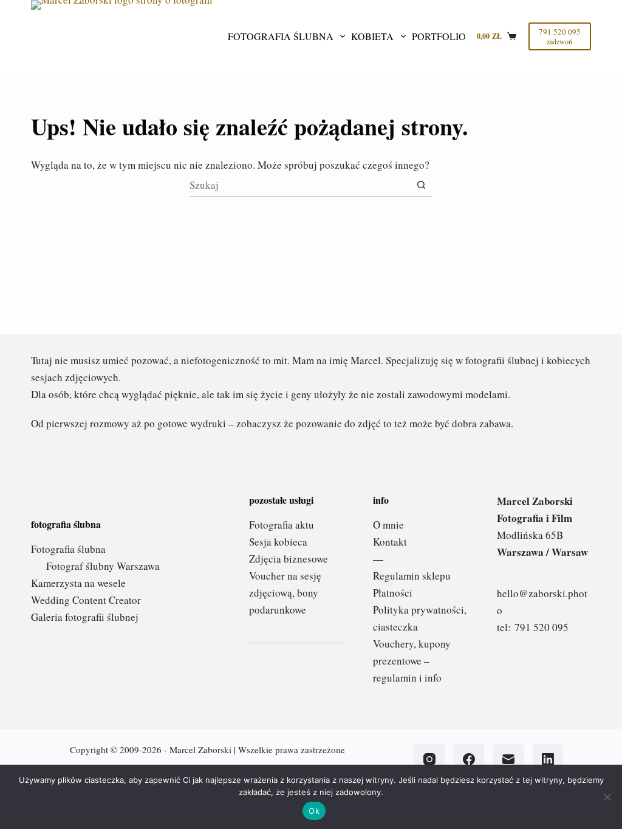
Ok (314, 811)
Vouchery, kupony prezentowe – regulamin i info (412, 661)
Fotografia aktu (281, 525)
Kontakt (390, 542)
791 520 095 (541, 627)
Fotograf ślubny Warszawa (103, 566)
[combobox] (300, 185)
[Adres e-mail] (508, 759)
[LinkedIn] (548, 759)
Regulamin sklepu (412, 576)
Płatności (392, 593)
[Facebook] (469, 759)
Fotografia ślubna (280, 36)
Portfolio (439, 36)
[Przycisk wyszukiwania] (421, 185)
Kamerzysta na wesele (78, 583)
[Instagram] (429, 759)
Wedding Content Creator (86, 600)
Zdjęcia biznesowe (288, 559)
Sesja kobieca (278, 542)
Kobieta (372, 36)
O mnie (388, 525)
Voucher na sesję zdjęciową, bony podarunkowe (285, 593)
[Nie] (607, 797)
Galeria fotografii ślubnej (84, 617)
